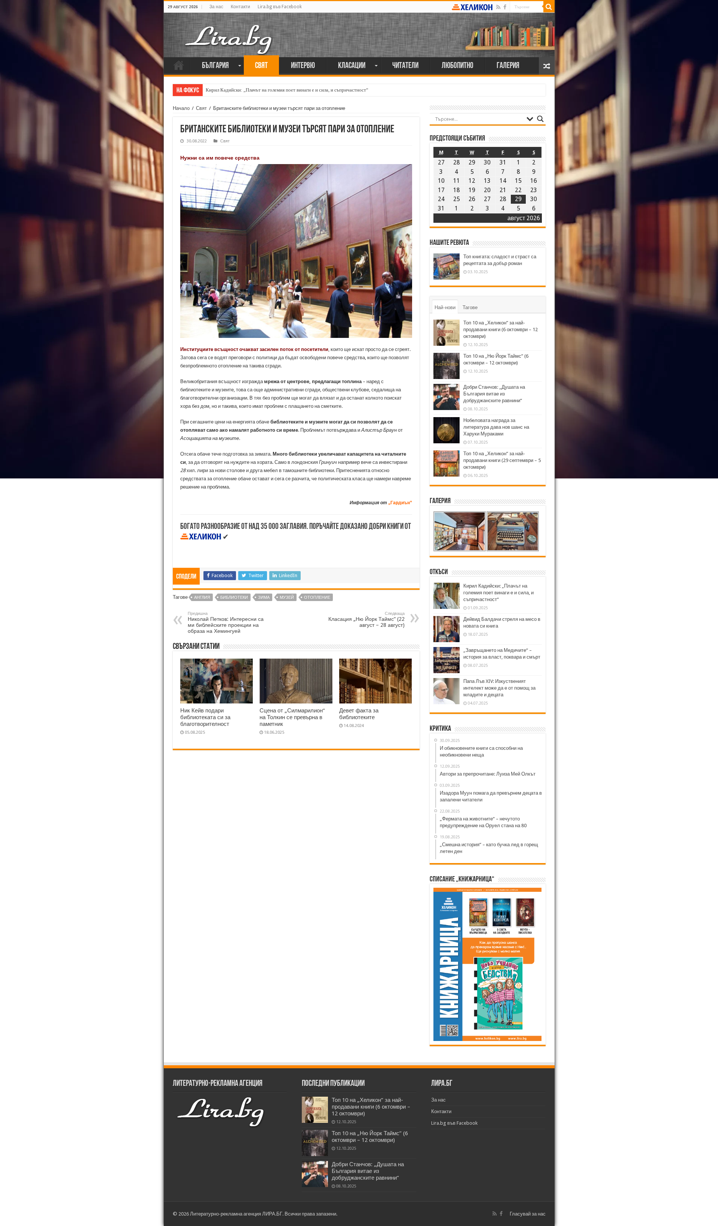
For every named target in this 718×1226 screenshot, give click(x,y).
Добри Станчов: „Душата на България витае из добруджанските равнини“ (494, 393)
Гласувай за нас (528, 1214)
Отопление (317, 597)
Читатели (405, 66)
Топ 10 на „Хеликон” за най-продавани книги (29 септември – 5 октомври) (502, 460)
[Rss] (498, 7)
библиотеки (234, 597)
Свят (261, 66)
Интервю (303, 66)
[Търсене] (549, 6)
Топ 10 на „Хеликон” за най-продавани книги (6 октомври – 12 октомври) (500, 329)
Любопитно (457, 66)
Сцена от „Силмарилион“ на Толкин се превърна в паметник (292, 717)
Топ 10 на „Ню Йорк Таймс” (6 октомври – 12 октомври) (370, 1136)
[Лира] (229, 32)
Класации (351, 66)
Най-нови (445, 307)
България (215, 66)
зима (264, 597)
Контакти (240, 6)
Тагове (470, 307)
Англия (202, 597)
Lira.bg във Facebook (280, 6)
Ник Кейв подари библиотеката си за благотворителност (205, 717)
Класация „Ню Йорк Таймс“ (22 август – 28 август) (366, 619)
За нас (216, 6)
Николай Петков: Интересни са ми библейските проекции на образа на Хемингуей (226, 622)
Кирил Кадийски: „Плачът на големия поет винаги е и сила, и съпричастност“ (287, 90)
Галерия (508, 66)
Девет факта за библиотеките (358, 714)
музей (287, 597)
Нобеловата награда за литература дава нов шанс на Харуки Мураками (496, 427)
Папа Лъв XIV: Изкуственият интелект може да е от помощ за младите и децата (499, 687)
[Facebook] (505, 7)
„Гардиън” (400, 502)
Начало (179, 65)
